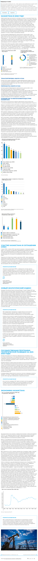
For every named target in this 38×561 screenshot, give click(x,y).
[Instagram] (28, 558)
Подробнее (12, 12)
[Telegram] (34, 558)
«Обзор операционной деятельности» (7, 283)
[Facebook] (30, 558)
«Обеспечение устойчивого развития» (8, 345)
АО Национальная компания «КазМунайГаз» (12, 558)
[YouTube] (32, 558)
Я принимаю (4, 12)
